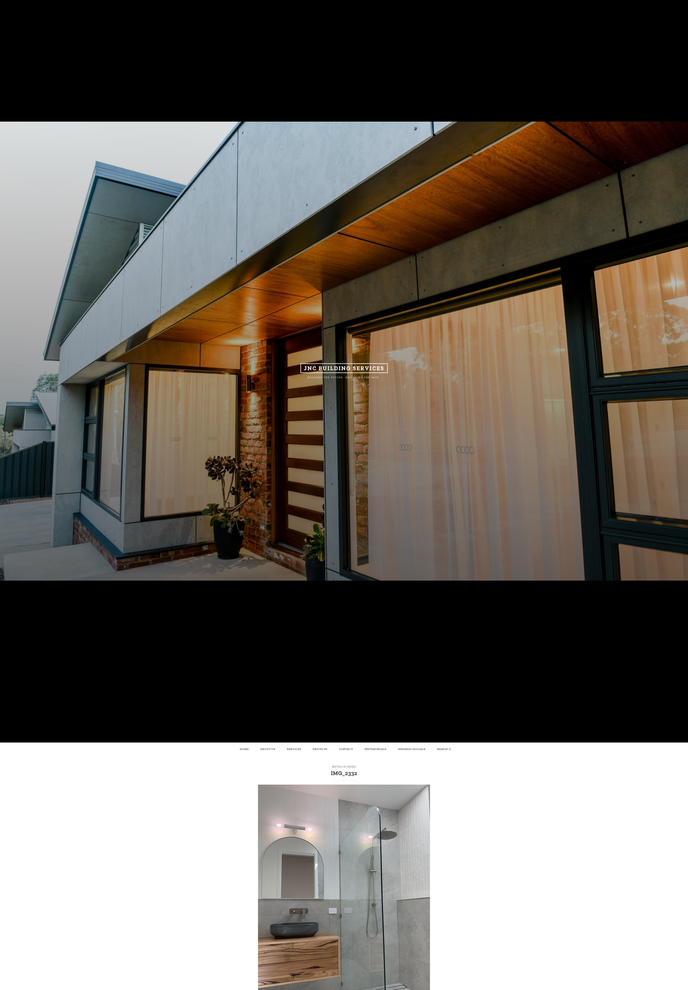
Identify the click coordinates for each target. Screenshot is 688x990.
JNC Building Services (344, 368)
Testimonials (375, 749)
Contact (346, 749)
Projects (320, 749)
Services (294, 749)
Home (244, 749)
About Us (267, 749)
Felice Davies (346, 766)
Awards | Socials (412, 749)
